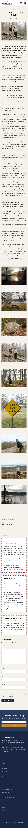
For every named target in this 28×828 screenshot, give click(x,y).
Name (3, 668)
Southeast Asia (4, 774)
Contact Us (3, 807)
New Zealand (4, 768)
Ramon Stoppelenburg (19, 822)
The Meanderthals (7, 737)
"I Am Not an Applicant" (18, 824)
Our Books (3, 813)
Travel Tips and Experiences (7, 797)
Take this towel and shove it (8, 519)
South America (4, 771)
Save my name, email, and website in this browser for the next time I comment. (13, 696)
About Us (3, 805)
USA (2, 776)
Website (3, 684)
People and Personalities (7, 789)
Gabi (11, 18)
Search (14, 725)
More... (10, 751)
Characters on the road (7, 524)
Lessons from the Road (6, 787)
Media (2, 810)
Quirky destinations (5, 792)
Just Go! (3, 784)
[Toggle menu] (21, 3)
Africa (2, 758)
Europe (3, 766)
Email (3, 676)
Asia (2, 760)
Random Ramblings (5, 795)
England (3, 763)
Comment (4, 648)
